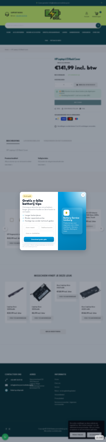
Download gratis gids (39, 239)
